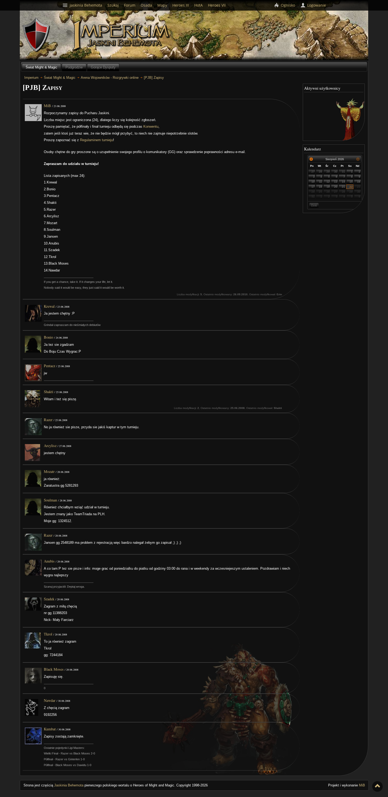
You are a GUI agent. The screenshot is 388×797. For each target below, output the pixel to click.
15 (351, 181)
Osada (146, 5)
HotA (198, 5)
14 (343, 181)
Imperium (122, 36)
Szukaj (113, 5)
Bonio (48, 337)
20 (335, 186)
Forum (129, 5)
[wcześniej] (311, 159)
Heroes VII (217, 5)
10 (313, 181)
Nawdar (49, 700)
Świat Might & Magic (41, 67)
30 (335, 171)
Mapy (162, 5)
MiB (47, 105)
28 (320, 171)
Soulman (50, 500)
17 (313, 186)
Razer (48, 419)
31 (343, 171)
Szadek (49, 598)
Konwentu (150, 126)
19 (328, 186)
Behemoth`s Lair (36, 35)
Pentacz (49, 365)
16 (358, 181)
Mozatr (49, 471)
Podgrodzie (74, 67)
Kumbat (50, 728)
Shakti (48, 391)
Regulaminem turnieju (96, 140)
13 (335, 181)
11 (320, 181)
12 (328, 181)
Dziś (314, 205)
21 (343, 186)
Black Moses (54, 669)
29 (328, 171)
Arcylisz (50, 445)
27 (313, 171)
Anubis (49, 561)
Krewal (49, 306)
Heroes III (180, 5)
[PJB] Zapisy (154, 78)
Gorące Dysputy (103, 67)
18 (320, 186)
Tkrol (48, 634)
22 (351, 186)
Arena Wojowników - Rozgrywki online (110, 78)
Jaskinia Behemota (68, 785)
